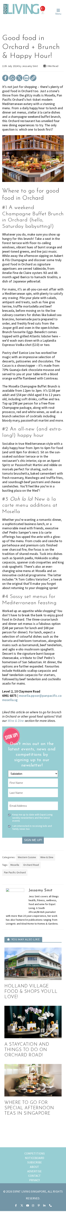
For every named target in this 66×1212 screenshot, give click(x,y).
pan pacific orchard (15, 872)
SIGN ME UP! (33, 840)
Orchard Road (31, 864)
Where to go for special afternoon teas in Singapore (29, 1108)
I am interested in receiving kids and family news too (32, 827)
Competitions (34, 1153)
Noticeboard (34, 1158)
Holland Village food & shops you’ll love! (31, 991)
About (34, 1167)
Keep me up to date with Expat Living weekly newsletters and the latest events (32, 817)
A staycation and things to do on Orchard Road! (26, 1050)
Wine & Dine (16, 720)
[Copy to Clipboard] (33, 80)
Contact (34, 1176)
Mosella (14, 864)
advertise (34, 1171)
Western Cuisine (27, 857)
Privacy (34, 1180)
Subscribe (34, 1162)
